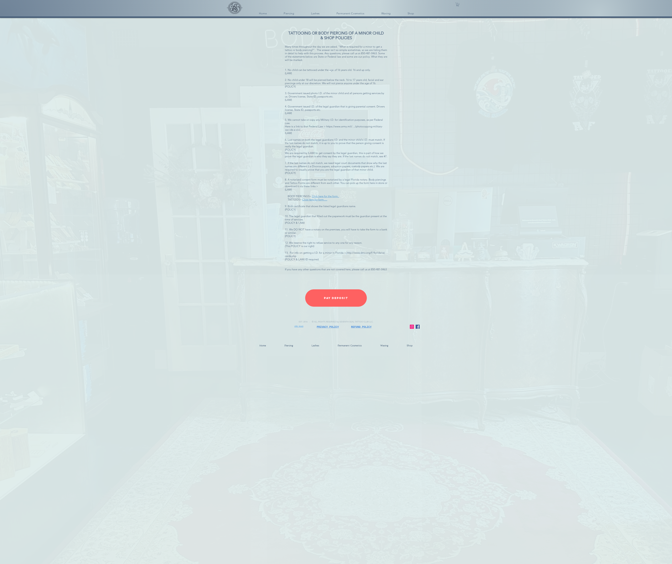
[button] (458, 4)
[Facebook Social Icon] (418, 327)
